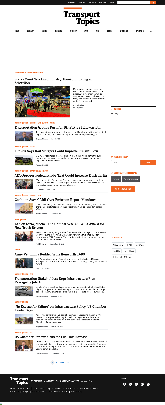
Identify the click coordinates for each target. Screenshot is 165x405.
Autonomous (124, 31)
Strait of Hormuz (122, 257)
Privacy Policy (54, 391)
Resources (71, 388)
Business (44, 31)
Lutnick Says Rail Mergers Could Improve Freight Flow (56, 151)
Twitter (130, 384)
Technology (58, 31)
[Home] (83, 17)
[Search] (153, 2)
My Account (103, 2)
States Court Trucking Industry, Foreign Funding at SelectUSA (53, 81)
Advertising (71, 2)
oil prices (129, 251)
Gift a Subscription (132, 179)
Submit (148, 162)
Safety (86, 31)
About (13, 388)
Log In (112, 2)
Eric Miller (40, 189)
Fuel (97, 31)
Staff (35, 388)
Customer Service (88, 388)
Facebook (124, 384)
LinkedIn (142, 384)
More (151, 31)
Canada (140, 245)
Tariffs (116, 251)
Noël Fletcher (78, 105)
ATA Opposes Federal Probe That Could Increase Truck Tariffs (61, 175)
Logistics (109, 31)
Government (30, 31)
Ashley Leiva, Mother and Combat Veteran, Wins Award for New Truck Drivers (59, 225)
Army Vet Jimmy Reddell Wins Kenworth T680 (50, 254)
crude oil (118, 245)
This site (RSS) (148, 384)
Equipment (73, 31)
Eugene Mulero (42, 139)
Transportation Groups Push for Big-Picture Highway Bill (57, 127)
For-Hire (52, 123)
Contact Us (23, 388)
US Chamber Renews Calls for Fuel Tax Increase (51, 336)
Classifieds (92, 2)
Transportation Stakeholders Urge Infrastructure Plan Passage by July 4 (55, 280)
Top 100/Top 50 (140, 31)
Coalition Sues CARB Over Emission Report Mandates (55, 199)
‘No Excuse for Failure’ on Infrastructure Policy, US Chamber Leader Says (60, 308)
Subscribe (82, 2)
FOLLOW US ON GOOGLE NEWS (123, 189)
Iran (129, 245)
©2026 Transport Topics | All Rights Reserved (28, 391)
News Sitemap (76, 391)
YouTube (136, 384)
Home (17, 31)
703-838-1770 (86, 380)
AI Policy (65, 391)
